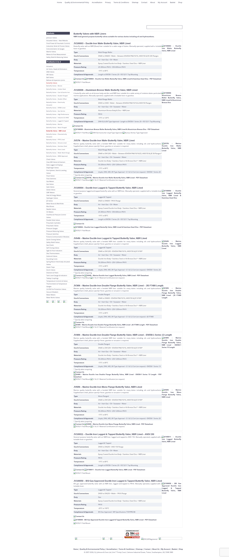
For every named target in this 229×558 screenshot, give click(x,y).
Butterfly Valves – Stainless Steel (56, 146)
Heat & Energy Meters (53, 195)
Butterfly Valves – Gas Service (55, 111)
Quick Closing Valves (53, 239)
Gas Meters (50, 181)
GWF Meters (50, 192)
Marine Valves (51, 52)
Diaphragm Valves (52, 168)
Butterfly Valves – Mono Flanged (56, 127)
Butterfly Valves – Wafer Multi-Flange (58, 153)
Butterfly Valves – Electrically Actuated (55, 103)
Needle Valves (51, 209)
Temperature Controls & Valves (57, 281)
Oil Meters (49, 212)
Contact (144, 2)
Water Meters (50, 295)
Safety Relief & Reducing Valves (57, 57)
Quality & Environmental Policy (77, 2)
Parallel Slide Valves (53, 220)
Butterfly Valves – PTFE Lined (55, 139)
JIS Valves (49, 201)
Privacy (108, 2)
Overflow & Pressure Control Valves (56, 216)
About (152, 2)
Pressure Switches (52, 234)
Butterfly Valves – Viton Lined (55, 149)
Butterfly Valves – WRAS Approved (57, 156)
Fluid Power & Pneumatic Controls (58, 43)
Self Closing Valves (52, 248)
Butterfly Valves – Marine (54, 124)
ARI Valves (49, 75)
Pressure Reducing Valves (55, 231)
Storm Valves (50, 270)
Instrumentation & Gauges (55, 49)
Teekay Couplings (52, 278)
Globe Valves (50, 190)
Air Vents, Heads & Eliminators (56, 69)
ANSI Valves (50, 72)
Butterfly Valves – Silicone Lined (56, 143)
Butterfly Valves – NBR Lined (56, 131)
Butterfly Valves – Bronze (54, 86)
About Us (155, 549)
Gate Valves (50, 187)
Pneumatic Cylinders (53, 223)
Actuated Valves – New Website (57, 40)
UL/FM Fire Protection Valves (56, 289)
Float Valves (50, 176)
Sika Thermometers (53, 253)
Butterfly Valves (51, 83)
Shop (180, 2)
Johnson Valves (51, 38)
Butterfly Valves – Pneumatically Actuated (56, 135)
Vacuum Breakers (52, 292)
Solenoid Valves (51, 256)
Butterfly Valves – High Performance (57, 114)
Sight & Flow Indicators (54, 251)
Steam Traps (50, 267)
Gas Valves (50, 184)
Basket (172, 2)
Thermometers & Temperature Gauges (56, 285)
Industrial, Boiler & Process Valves (57, 46)
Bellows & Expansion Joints (55, 80)
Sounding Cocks (51, 259)
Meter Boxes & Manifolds (55, 204)
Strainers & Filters (52, 273)
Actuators (49, 66)
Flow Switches (51, 179)
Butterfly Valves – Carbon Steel (56, 89)
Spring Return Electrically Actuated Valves (58, 263)
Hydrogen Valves (52, 198)
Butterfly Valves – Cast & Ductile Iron (58, 92)
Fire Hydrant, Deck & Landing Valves (56, 171)
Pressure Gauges (52, 228)
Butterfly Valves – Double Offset (56, 99)
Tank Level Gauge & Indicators (56, 275)
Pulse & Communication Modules (57, 237)
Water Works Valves (53, 297)
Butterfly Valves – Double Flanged (57, 96)
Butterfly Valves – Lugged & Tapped (57, 121)
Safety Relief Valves (53, 242)
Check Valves (50, 159)
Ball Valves (50, 77)
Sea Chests (50, 245)
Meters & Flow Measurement (56, 54)
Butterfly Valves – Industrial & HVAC (57, 118)
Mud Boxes (50, 206)
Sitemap (135, 2)
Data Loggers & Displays (54, 165)
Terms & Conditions (121, 2)
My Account (162, 2)
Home (59, 2)
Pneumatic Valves (52, 226)
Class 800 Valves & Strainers (55, 162)
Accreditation (97, 2)
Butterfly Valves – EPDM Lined (55, 108)
